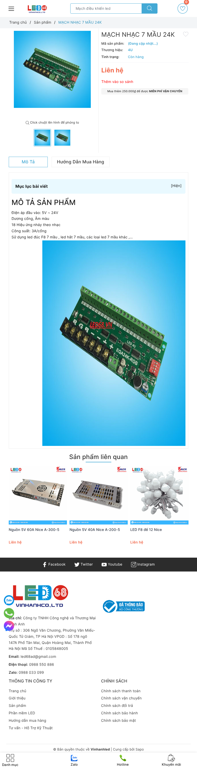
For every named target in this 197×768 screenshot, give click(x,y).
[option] (52, 69)
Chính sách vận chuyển (121, 698)
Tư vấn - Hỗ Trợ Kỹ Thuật (31, 728)
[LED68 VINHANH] (36, 9)
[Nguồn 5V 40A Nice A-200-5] (99, 495)
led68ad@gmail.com (38, 656)
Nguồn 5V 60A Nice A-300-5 (34, 530)
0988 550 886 (41, 664)
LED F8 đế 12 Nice (146, 530)
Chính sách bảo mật (118, 720)
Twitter (86, 564)
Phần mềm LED (22, 713)
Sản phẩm (17, 706)
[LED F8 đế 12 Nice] (159, 495)
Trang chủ (17, 691)
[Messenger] (9, 626)
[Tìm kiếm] (149, 8)
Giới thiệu (17, 698)
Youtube (114, 564)
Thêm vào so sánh (117, 82)
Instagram (145, 564)
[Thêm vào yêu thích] (185, 34)
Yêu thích (186, 3)
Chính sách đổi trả (117, 706)
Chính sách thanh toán (121, 691)
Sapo (139, 749)
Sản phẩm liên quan (98, 457)
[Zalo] (9, 600)
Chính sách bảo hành (119, 713)
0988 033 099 (31, 672)
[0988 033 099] (9, 613)
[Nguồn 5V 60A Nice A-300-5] (38, 495)
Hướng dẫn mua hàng (27, 720)
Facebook (56, 564)
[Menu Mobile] (11, 8)
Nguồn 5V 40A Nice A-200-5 (95, 530)
